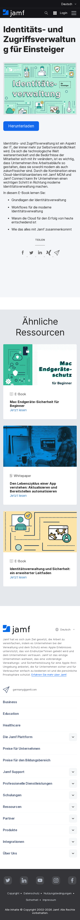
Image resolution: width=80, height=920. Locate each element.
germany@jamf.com (25, 689)
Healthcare (12, 725)
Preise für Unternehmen (21, 749)
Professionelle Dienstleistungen (27, 783)
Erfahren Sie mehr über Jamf (48, 674)
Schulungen (12, 795)
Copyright (13, 893)
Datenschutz (31, 893)
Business (10, 702)
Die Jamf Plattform (17, 737)
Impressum (49, 899)
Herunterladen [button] (21, 126)
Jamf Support (13, 772)
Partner (9, 818)
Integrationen (13, 842)
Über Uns (10, 853)
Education (11, 714)
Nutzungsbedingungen (57, 893)
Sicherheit (32, 899)
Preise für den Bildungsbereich (26, 760)
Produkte (10, 830)
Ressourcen (12, 807)
